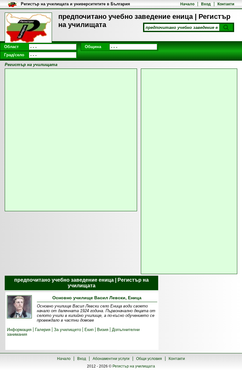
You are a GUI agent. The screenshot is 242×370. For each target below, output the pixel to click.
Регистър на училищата (133, 366)
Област (11, 46)
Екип (89, 329)
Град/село (14, 54)
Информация (19, 329)
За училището (67, 329)
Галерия (42, 329)
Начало (187, 4)
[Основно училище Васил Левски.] (19, 307)
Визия (102, 329)
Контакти (225, 4)
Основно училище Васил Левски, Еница (96, 297)
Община (93, 46)
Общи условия (149, 358)
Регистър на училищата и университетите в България (75, 4)
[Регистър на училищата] (28, 28)
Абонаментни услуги (111, 358)
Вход (206, 4)
